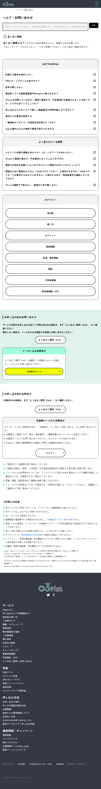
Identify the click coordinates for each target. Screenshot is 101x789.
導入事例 (7, 639)
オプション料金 (10, 675)
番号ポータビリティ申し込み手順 (18, 723)
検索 (93, 25)
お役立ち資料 (9, 642)
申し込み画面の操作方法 (14, 705)
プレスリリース (10, 738)
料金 (5, 668)
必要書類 (7, 709)
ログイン (50, 452)
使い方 (50, 224)
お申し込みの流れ (11, 701)
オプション (50, 235)
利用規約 (21, 764)
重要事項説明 (9, 653)
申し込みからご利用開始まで (16, 613)
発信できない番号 (60, 519)
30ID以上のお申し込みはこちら (17, 720)
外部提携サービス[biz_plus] (16, 746)
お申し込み (26, 785)
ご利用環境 (8, 635)
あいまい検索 (14, 36)
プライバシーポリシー (76, 764)
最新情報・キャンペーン (18, 731)
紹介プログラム (10, 742)
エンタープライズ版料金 (14, 690)
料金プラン (8, 672)
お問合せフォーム (34, 371)
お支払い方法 (9, 716)
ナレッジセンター (11, 650)
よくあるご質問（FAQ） (50, 339)
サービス (8, 605)
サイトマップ (8, 764)
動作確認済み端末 (30, 534)
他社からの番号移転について (16, 712)
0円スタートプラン (12, 679)
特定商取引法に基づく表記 (40, 764)
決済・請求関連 (50, 257)
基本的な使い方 (10, 617)
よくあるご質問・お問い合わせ (17, 661)
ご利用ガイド (9, 620)
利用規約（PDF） (11, 657)
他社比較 (7, 686)
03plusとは (8, 609)
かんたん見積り (76, 785)
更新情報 (7, 735)
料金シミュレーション (13, 683)
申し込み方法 (11, 697)
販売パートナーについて (14, 749)
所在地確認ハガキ (50, 291)
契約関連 (50, 246)
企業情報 (60, 764)
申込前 (50, 213)
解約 (50, 268)
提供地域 (7, 628)
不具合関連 (50, 280)
